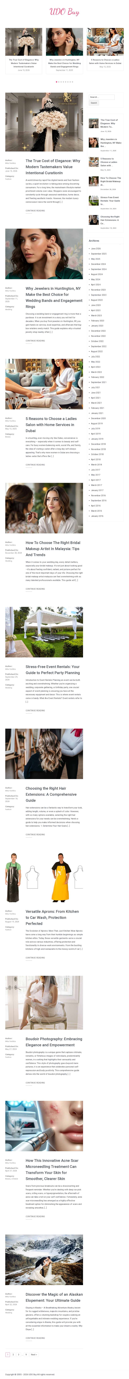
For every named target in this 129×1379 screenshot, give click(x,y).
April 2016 (96, 506)
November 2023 (98, 290)
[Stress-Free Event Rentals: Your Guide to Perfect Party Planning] (94, 200)
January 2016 (97, 516)
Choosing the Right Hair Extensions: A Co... (110, 220)
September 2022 (98, 346)
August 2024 (97, 274)
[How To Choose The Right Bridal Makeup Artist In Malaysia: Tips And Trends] (94, 181)
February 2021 (97, 408)
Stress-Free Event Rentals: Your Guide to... (110, 200)
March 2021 (96, 403)
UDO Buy (64, 11)
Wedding (8, 309)
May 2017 (95, 475)
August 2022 (97, 351)
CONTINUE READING (35, 210)
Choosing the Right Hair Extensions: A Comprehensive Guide (51, 794)
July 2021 (95, 387)
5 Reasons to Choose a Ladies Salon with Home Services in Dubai (51, 424)
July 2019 (95, 428)
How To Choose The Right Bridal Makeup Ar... (111, 181)
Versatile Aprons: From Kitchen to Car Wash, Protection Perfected (52, 917)
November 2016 (98, 495)
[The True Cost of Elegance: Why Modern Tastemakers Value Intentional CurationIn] (94, 123)
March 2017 (96, 485)
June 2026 (96, 248)
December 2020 (98, 418)
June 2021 (96, 392)
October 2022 (97, 341)
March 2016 (96, 511)
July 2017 (95, 470)
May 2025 (95, 259)
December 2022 (98, 331)
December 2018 (98, 444)
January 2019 (97, 439)
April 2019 (96, 434)
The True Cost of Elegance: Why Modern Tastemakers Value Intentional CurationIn (24, 63)
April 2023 (96, 310)
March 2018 (96, 464)
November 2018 (98, 449)
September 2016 (98, 500)
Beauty (7, 437)
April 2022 (96, 367)
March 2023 (96, 315)
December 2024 (98, 264)
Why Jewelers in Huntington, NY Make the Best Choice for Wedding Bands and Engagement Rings (64, 63)
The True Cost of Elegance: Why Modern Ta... (109, 123)
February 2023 (97, 321)
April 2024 (96, 284)
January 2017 (97, 490)
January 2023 (97, 326)
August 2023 (97, 300)
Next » (34, 1354)
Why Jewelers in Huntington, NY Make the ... (111, 142)
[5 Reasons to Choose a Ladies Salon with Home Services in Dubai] (94, 162)
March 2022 (96, 372)
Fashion (8, 179)
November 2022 (98, 336)
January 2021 (97, 413)
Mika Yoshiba (10, 163)
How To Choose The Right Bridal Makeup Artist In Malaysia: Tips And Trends (53, 548)
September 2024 (98, 269)
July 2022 (95, 356)
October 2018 (97, 454)
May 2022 (95, 362)
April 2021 (96, 398)
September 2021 (98, 382)
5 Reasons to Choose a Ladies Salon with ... (109, 162)
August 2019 (97, 423)
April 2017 (96, 480)
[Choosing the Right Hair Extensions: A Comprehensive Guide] (94, 220)
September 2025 (98, 254)
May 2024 (95, 279)
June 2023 (96, 305)
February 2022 (97, 377)
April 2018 (96, 459)
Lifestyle (14, 1179)
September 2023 (98, 295)
